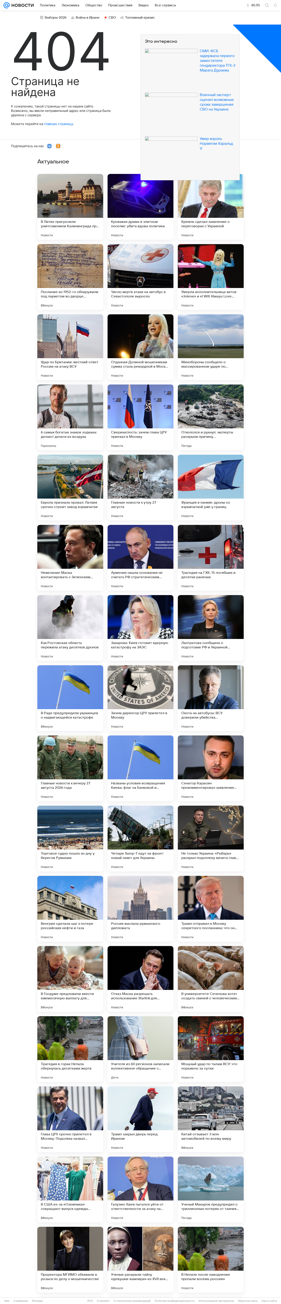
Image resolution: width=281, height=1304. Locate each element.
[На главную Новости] (22, 5)
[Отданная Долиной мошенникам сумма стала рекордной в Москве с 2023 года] (140, 347)
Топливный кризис (140, 17)
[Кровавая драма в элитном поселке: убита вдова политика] (140, 207)
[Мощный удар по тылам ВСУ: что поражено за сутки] (211, 1049)
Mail (6, 1300)
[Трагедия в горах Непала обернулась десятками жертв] (70, 1049)
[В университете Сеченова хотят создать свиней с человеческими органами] (211, 979)
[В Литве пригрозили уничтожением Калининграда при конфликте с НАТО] (70, 207)
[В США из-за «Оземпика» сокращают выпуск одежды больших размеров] (70, 1189)
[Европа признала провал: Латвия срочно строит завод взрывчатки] (70, 488)
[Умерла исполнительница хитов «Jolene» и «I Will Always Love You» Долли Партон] (211, 277)
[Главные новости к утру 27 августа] (140, 488)
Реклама (37, 1300)
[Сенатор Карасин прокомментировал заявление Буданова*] (211, 768)
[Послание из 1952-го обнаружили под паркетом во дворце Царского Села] (70, 277)
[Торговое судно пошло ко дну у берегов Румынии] (70, 838)
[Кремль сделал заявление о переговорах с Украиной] (211, 207)
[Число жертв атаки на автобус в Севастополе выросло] (140, 277)
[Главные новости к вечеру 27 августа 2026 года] (70, 768)
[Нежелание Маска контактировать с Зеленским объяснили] (70, 558)
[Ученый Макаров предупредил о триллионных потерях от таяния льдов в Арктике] (211, 1189)
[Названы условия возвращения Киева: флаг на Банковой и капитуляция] (140, 768)
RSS (90, 1300)
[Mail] (7, 5)
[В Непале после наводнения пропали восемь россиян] (211, 1260)
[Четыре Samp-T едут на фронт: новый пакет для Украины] (140, 838)
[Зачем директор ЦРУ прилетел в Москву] (140, 698)
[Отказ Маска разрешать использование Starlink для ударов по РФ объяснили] (140, 979)
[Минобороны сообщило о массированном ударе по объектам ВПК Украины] (211, 347)
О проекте (103, 1300)
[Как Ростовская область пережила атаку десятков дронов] (70, 628)
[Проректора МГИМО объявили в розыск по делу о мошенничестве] (70, 1260)
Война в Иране (87, 17)
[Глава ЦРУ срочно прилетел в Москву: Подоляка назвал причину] (70, 1119)
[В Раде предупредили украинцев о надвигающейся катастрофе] (70, 698)
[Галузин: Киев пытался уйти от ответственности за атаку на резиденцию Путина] (140, 1189)
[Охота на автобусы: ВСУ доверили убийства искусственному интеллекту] (211, 698)
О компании (20, 1300)
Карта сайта (269, 1300)
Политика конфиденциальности (175, 1300)
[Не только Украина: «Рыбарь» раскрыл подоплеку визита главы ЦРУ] (211, 838)
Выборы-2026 (56, 17)
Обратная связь (248, 1300)
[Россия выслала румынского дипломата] (140, 909)
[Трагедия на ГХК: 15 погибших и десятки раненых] (211, 558)
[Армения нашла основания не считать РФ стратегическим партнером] (140, 558)
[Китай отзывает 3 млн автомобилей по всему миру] (211, 1119)
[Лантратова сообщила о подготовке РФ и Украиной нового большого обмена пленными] (211, 628)
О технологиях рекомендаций (132, 1300)
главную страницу (58, 124)
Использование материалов (216, 1300)
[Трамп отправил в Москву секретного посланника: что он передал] (211, 909)
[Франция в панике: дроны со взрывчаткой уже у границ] (211, 488)
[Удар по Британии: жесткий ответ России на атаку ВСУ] (70, 347)
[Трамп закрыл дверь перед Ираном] (140, 1119)
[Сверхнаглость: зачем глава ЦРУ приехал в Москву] (140, 417)
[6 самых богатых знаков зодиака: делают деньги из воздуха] (70, 417)
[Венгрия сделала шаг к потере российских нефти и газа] (70, 909)
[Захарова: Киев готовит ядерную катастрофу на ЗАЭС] (140, 628)
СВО (112, 17)
